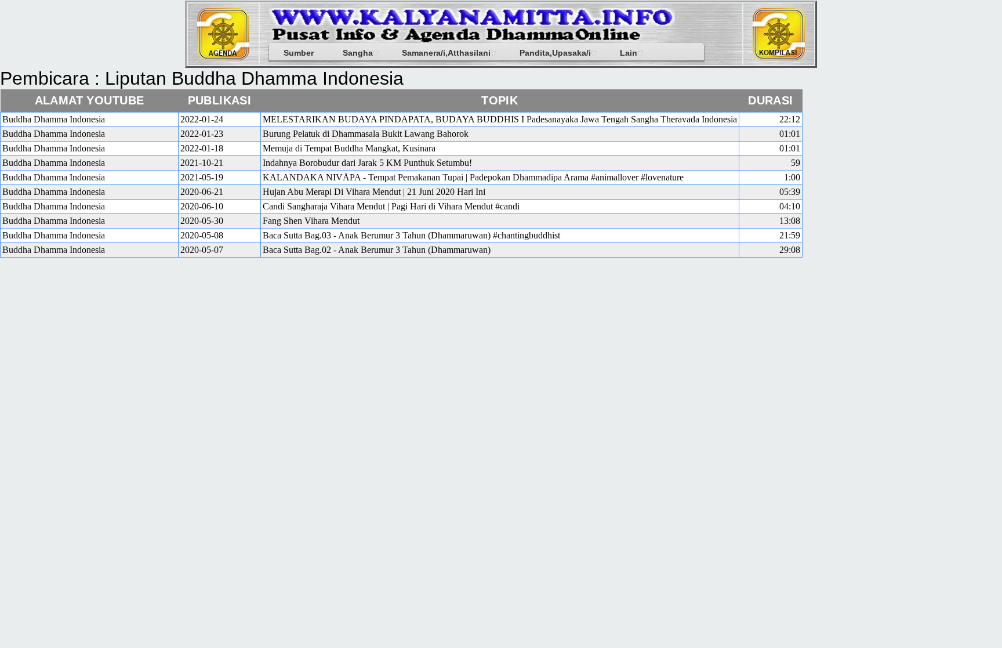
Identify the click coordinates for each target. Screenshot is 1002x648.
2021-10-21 (201, 163)
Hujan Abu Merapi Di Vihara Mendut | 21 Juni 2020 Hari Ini (374, 192)
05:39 (789, 192)
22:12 (789, 119)
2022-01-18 (201, 148)
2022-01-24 (201, 119)
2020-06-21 (201, 192)
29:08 (789, 250)
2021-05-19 (201, 177)
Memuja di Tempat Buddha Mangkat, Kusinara (349, 148)
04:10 (789, 206)
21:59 (789, 235)
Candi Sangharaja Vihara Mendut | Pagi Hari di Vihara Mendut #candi (391, 206)
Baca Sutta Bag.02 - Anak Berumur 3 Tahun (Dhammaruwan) (377, 250)
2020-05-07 (201, 250)
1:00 (792, 177)
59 (795, 163)
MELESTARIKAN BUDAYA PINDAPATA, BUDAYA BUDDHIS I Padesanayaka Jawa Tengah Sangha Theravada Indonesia (500, 119)
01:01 (789, 134)
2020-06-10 (201, 206)
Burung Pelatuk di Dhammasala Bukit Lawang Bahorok (366, 134)
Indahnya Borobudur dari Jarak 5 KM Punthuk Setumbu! (367, 163)
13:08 (789, 221)
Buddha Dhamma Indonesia (53, 119)
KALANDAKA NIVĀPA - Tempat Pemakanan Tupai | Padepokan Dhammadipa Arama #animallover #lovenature (473, 177)
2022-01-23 (201, 134)
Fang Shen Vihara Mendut (311, 221)
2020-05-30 (201, 221)
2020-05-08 (201, 235)
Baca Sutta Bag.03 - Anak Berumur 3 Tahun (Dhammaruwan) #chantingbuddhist (411, 235)
